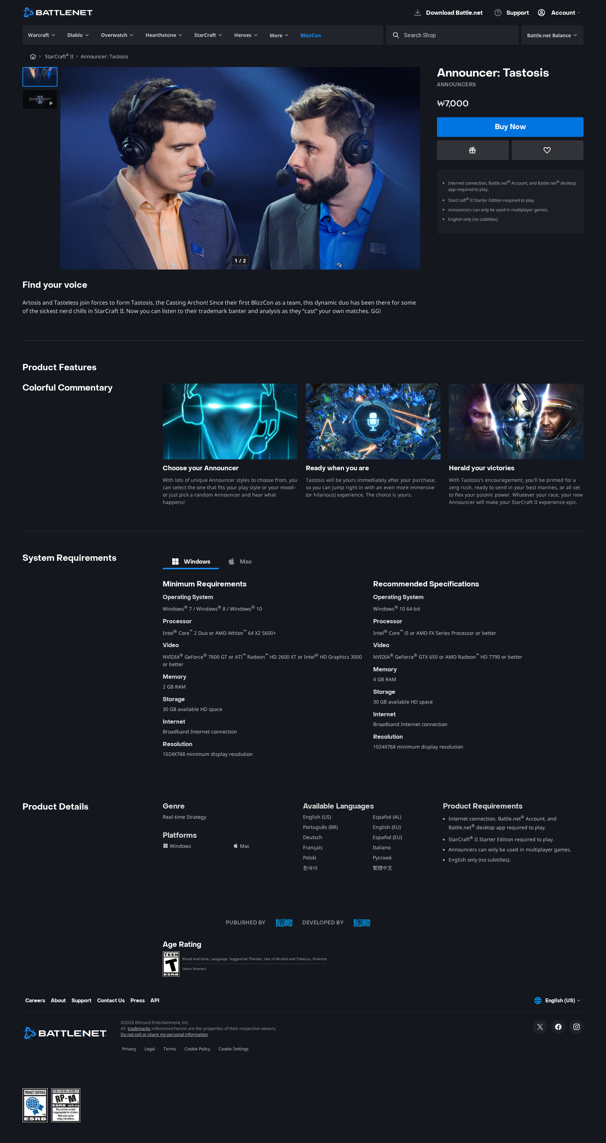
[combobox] (458, 35)
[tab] (191, 561)
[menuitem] (42, 35)
